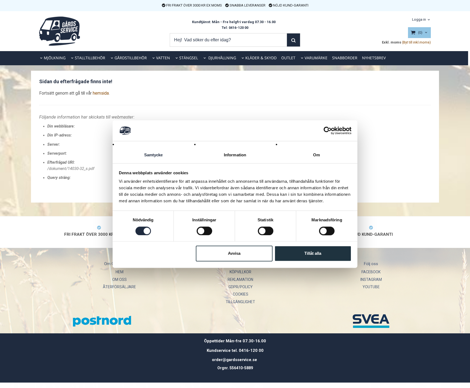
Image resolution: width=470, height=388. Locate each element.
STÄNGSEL (188, 57)
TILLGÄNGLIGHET (240, 302)
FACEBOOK (371, 272)
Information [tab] (235, 155)
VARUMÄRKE (316, 57)
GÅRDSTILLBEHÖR (131, 57)
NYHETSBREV (374, 57)
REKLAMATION (240, 279)
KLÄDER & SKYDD (261, 57)
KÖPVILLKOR (240, 272)
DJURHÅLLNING (221, 57)
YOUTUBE (371, 287)
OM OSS (119, 279)
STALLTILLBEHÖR (90, 57)
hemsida (101, 93)
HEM (119, 272)
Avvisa (234, 253)
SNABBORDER (344, 57)
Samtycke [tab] (153, 155)
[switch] (204, 230)
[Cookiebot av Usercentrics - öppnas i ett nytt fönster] (327, 130)
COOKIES (240, 294)
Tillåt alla (312, 253)
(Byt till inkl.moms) (416, 42)
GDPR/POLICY (240, 287)
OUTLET (288, 57)
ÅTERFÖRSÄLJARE (119, 287)
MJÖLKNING (55, 57)
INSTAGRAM (371, 279)
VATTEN (163, 57)
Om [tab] (316, 155)
